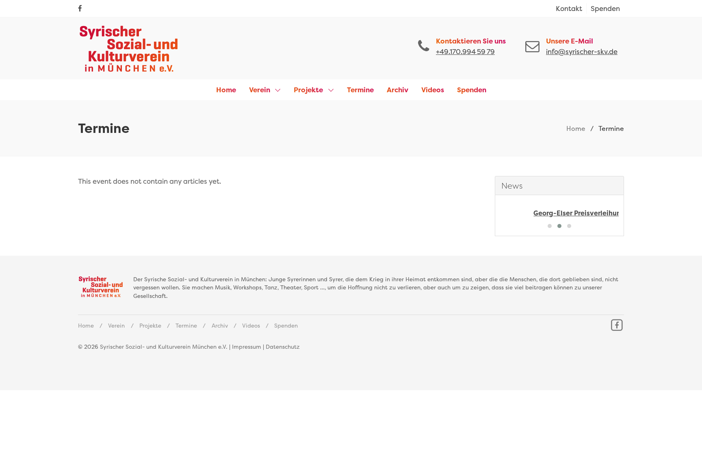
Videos (251, 325)
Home (575, 128)
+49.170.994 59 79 (465, 51)
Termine (186, 325)
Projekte (150, 325)
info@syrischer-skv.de (582, 51)
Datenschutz (283, 346)
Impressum (246, 346)
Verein (116, 325)
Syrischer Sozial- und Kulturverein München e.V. (164, 346)
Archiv (220, 325)
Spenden (286, 325)
